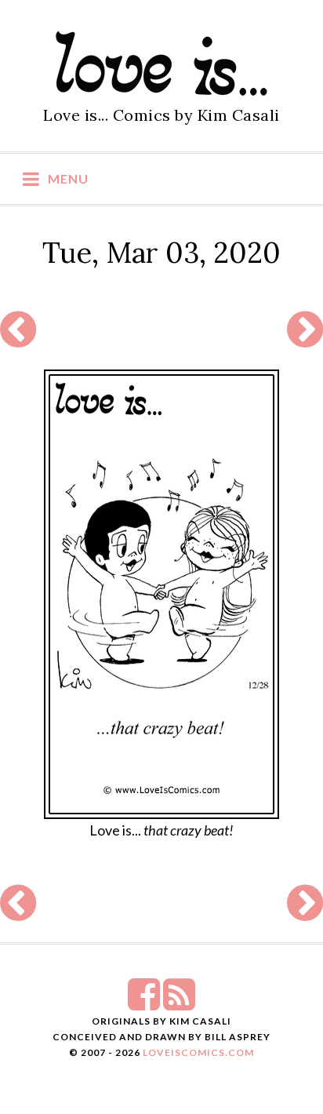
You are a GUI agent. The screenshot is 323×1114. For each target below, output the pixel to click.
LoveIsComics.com (198, 1052)
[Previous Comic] (18, 339)
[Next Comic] (305, 339)
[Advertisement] (159, 330)
